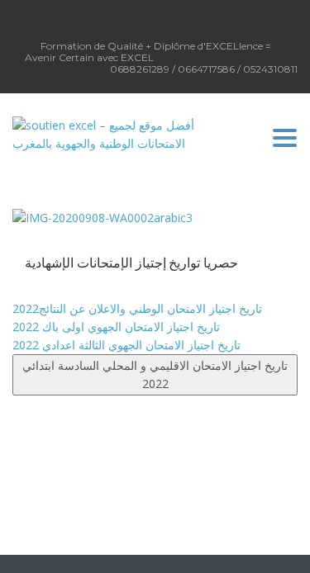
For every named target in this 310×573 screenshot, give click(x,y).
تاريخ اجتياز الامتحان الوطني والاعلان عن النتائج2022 (137, 308)
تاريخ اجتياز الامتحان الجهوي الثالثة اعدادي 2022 (126, 345)
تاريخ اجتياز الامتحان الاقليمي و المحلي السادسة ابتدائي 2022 (155, 374)
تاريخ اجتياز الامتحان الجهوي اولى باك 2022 (116, 326)
